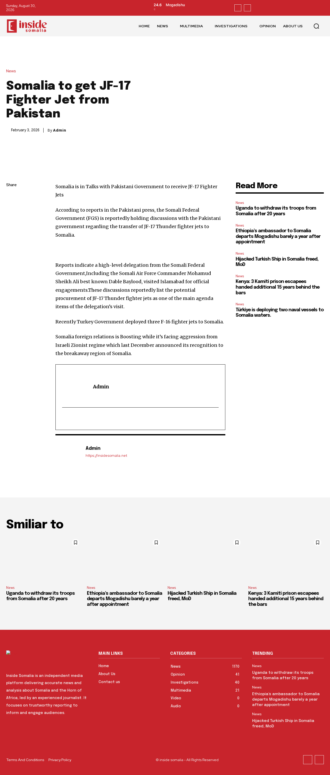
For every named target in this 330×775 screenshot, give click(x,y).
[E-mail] (65, 419)
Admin (59, 130)
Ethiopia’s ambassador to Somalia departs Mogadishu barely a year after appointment (278, 236)
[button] (316, 26)
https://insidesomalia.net (106, 455)
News (11, 71)
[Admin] (67, 451)
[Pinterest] (11, 222)
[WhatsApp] (11, 234)
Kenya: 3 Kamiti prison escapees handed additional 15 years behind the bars (277, 287)
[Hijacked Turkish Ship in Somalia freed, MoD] (205, 559)
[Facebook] (237, 7)
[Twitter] (247, 7)
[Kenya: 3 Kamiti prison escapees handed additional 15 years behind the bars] (286, 559)
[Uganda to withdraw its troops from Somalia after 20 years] (44, 559)
